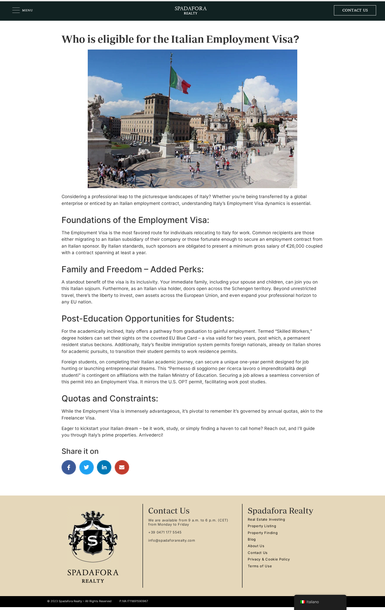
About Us (256, 546)
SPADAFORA (191, 8)
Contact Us (258, 553)
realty (190, 12)
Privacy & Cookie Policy (269, 559)
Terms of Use (260, 566)
